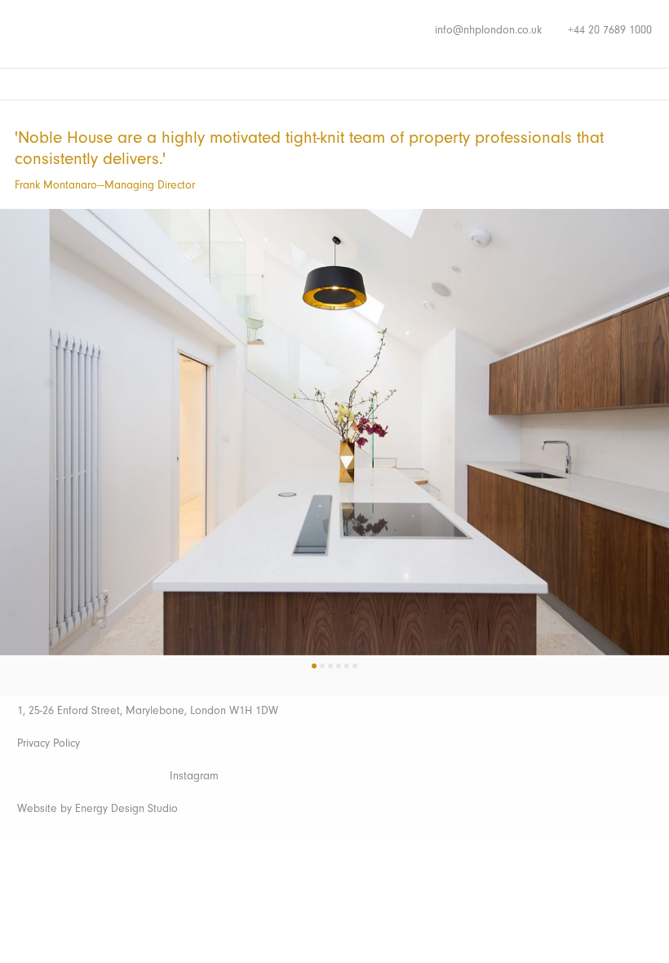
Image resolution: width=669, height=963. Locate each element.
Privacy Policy (48, 743)
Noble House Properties (120, 32)
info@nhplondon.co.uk (488, 30)
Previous (27, 410)
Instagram (194, 776)
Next (642, 410)
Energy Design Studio (126, 808)
